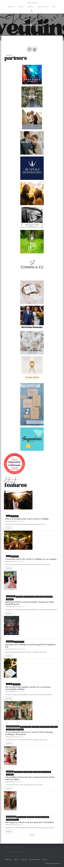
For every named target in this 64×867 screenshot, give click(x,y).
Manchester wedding (29, 596)
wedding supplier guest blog (41, 817)
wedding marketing (19, 641)
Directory (21, 6)
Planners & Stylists (21, 817)
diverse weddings (11, 596)
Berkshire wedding (11, 816)
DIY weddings (20, 596)
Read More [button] (8, 528)
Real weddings (48, 596)
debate (8, 556)
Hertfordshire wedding (26, 726)
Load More (32, 835)
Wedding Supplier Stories (12, 819)
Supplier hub (30, 6)
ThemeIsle (58, 863)
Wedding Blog (11, 6)
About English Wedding (43, 6)
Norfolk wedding (18, 771)
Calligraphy (9, 683)
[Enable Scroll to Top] (61, 864)
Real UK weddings (39, 596)
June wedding (36, 726)
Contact (54, 6)
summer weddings (11, 729)
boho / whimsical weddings (13, 726)
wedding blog (15, 516)
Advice (8, 515)
